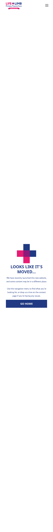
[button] (46, 5)
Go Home (26, 303)
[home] (19, 5)
